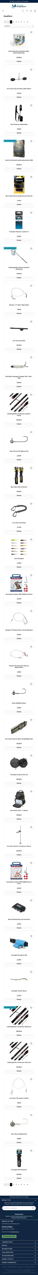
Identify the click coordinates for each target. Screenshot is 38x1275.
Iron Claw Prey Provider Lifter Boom (19, 88)
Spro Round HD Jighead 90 (19, 451)
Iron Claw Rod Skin (19, 340)
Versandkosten (27, 1269)
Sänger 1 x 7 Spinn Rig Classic (19, 305)
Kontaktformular (14, 1231)
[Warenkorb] (35, 10)
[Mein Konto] (31, 10)
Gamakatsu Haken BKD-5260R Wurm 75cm (19, 882)
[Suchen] (23, 10)
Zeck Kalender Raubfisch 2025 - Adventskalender (19, 52)
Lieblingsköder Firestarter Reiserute (19, 1026)
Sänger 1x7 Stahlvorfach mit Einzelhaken (19, 630)
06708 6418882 (7, 1226)
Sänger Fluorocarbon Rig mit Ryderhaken (19, 666)
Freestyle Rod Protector (19, 1170)
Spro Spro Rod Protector (19, 487)
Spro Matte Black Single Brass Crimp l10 (19, 196)
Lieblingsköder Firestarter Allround (19, 1062)
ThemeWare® (33, 1272)
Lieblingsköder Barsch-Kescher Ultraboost (19, 268)
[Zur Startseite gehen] (19, 6)
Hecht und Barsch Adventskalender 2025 (19, 160)
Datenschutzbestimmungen (18, 1217)
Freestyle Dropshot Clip (19, 955)
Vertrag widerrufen (9, 1236)
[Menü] (3, 10)
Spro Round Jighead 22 (19, 1134)
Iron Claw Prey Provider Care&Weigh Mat (19, 739)
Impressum (20, 1266)
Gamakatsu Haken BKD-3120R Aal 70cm (19, 594)
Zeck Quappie (19, 558)
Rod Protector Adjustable (19, 124)
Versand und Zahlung (12, 1266)
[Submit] (32, 1208)
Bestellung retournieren (30, 1266)
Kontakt (4, 1266)
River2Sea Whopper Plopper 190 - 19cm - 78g (19, 377)
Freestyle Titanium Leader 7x (19, 232)
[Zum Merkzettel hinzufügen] (31, 32)
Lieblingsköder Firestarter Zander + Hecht (19, 414)
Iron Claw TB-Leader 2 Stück (19, 1098)
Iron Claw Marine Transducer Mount (19, 846)
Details (19, 61)
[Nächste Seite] (24, 21)
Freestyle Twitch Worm (19, 991)
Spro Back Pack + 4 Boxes (19, 810)
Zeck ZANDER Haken (19, 703)
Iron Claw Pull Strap (19, 523)
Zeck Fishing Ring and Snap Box (19, 919)
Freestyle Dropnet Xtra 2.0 (19, 774)
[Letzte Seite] (27, 21)
